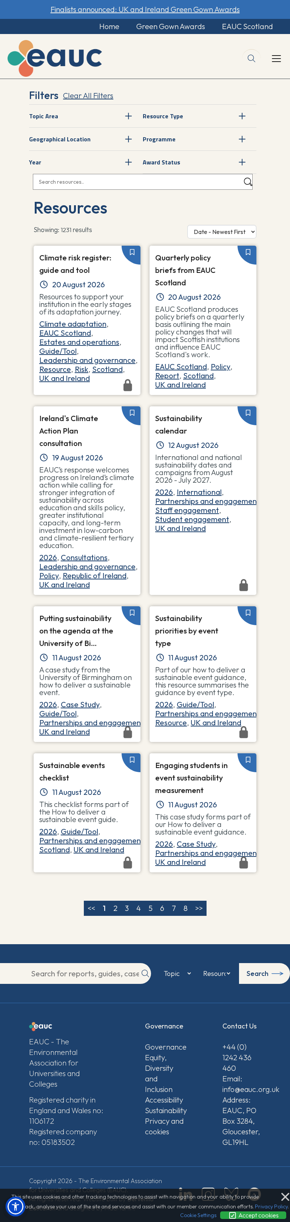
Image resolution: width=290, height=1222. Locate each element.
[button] (15, 1206)
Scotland (107, 369)
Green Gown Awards (170, 26)
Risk (81, 369)
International (199, 492)
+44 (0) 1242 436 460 (236, 1057)
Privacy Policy (271, 1206)
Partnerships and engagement (207, 501)
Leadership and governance (87, 360)
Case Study (80, 704)
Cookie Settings (198, 1215)
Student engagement (192, 519)
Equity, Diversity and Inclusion (159, 1073)
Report (167, 375)
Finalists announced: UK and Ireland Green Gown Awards (145, 9)
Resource (55, 369)
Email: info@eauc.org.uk (241, 1084)
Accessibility (164, 1099)
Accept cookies (258, 1215)
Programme (159, 139)
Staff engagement (187, 510)
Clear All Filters (88, 95)
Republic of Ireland (94, 575)
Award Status (161, 162)
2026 (48, 557)
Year (35, 162)
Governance (164, 1047)
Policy (220, 366)
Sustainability (164, 1110)
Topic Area (43, 116)
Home (109, 26)
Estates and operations (79, 342)
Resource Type (163, 116)
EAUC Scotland (247, 26)
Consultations (84, 557)
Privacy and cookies (164, 1126)
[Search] (248, 182)
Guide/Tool (58, 351)
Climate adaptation (72, 323)
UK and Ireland (64, 378)
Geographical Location (60, 139)
